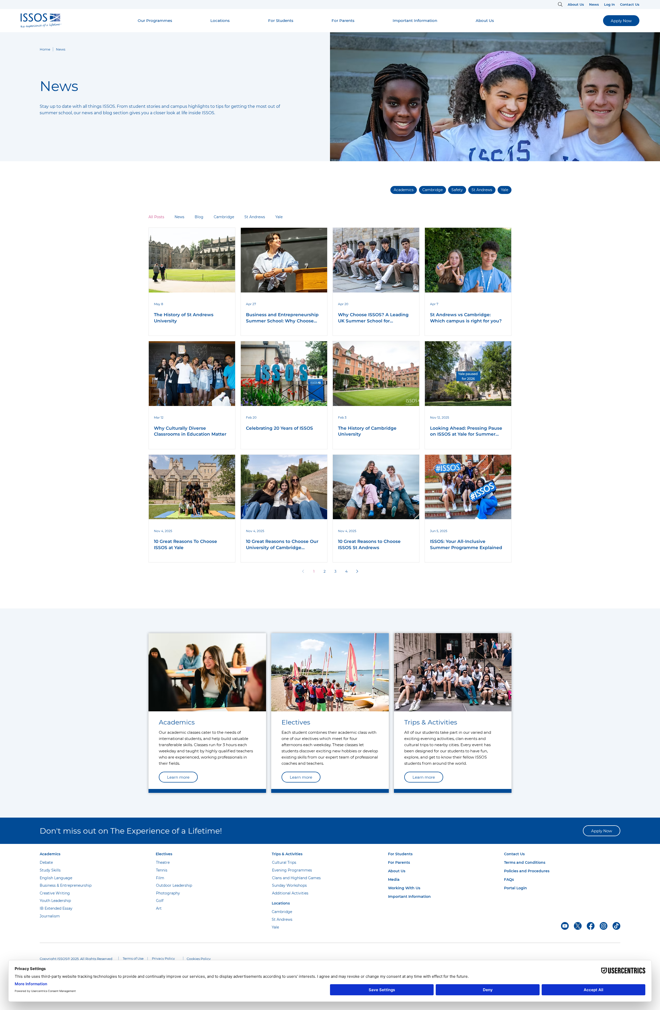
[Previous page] (303, 571)
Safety (457, 190)
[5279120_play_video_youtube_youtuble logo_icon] (565, 926)
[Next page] (357, 571)
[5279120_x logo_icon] (578, 926)
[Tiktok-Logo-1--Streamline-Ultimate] (616, 926)
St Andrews (254, 217)
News (179, 217)
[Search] (559, 4)
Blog (199, 217)
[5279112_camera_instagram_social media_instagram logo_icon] (603, 926)
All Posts (156, 217)
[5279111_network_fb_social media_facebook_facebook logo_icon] (591, 926)
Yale (279, 217)
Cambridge (224, 217)
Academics (404, 190)
